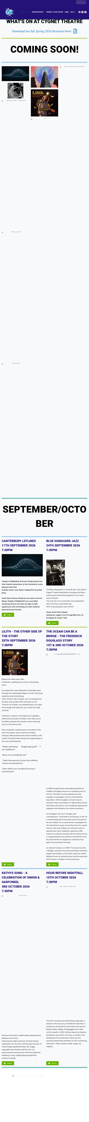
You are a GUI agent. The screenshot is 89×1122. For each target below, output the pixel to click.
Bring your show (55, 12)
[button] (44, 31)
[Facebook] (79, 12)
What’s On (25, 12)
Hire (67, 12)
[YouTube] (85, 12)
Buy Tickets (81, 2)
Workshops (37, 12)
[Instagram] (82, 12)
